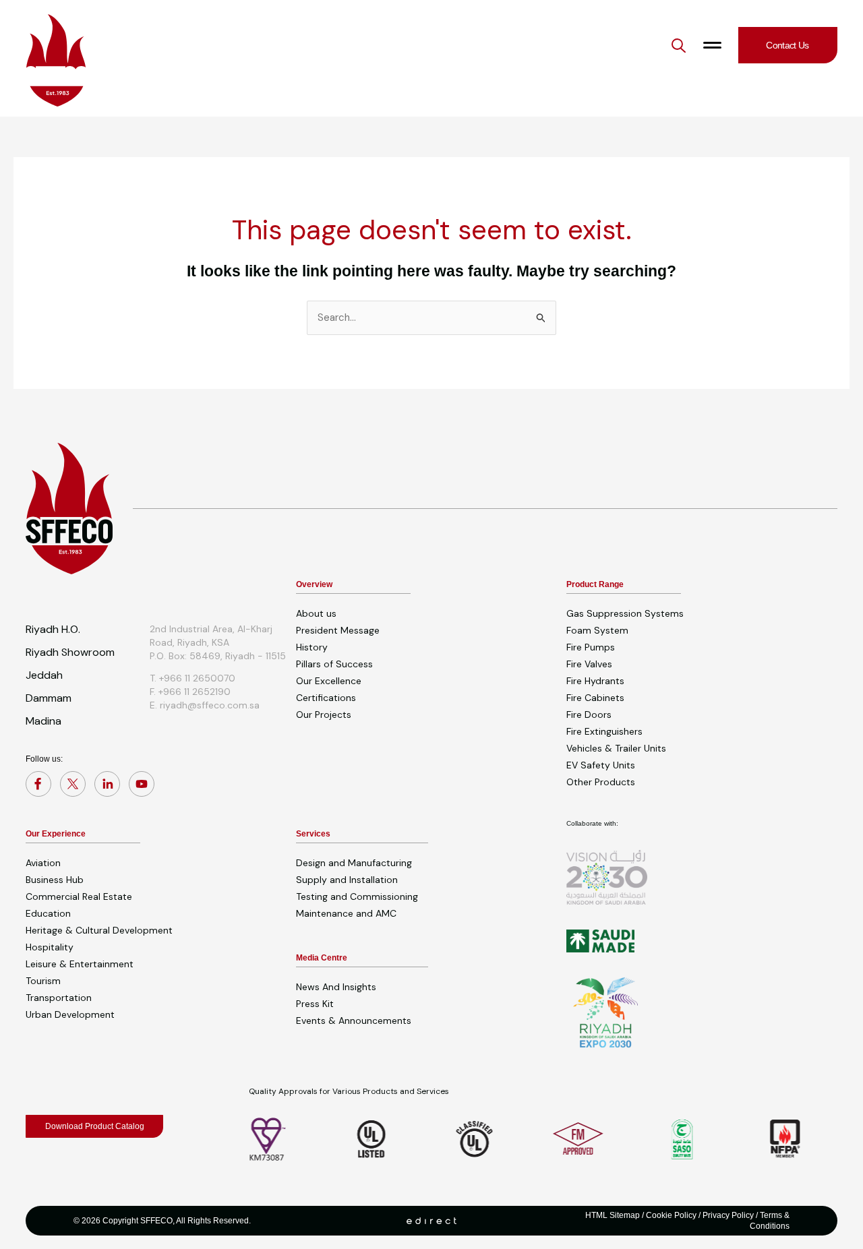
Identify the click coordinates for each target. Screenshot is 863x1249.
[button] (679, 45)
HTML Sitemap (612, 1215)
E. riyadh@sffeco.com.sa (205, 705)
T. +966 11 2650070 (192, 678)
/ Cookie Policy (668, 1215)
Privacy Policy (728, 1215)
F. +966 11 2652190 (190, 692)
